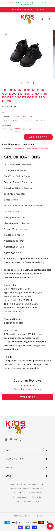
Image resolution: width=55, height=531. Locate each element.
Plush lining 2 (40, 121)
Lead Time (44, 148)
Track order (37, 497)
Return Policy (38, 488)
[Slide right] (34, 83)
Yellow (26, 121)
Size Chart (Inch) (32, 148)
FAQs (43, 484)
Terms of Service (23, 501)
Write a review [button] (27, 397)
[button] (6, 19)
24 (5, 130)
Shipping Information (20, 488)
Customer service (21, 497)
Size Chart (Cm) (19, 148)
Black (7, 116)
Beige (33, 116)
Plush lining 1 (11, 121)
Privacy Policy (19, 493)
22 (31, 130)
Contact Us (33, 484)
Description (7, 148)
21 (17, 130)
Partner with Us (35, 493)
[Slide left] (21, 83)
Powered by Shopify (35, 516)
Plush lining (20, 116)
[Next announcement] (50, 9)
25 (25, 130)
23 (12, 130)
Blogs (36, 501)
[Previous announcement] (5, 9)
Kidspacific (23, 516)
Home (11, 484)
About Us (21, 484)
